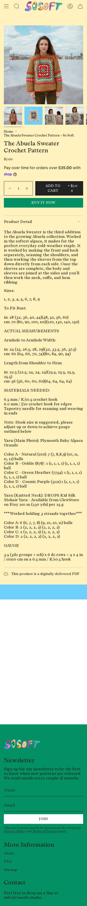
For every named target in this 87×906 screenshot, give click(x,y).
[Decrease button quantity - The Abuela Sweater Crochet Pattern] (9, 188)
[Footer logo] (22, 744)
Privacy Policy (14, 831)
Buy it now (43, 203)
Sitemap (10, 870)
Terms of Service (44, 831)
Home (8, 131)
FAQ (8, 861)
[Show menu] (6, 6)
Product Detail (18, 221)
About (9, 853)
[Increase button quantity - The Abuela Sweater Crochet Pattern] (27, 188)
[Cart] (80, 6)
